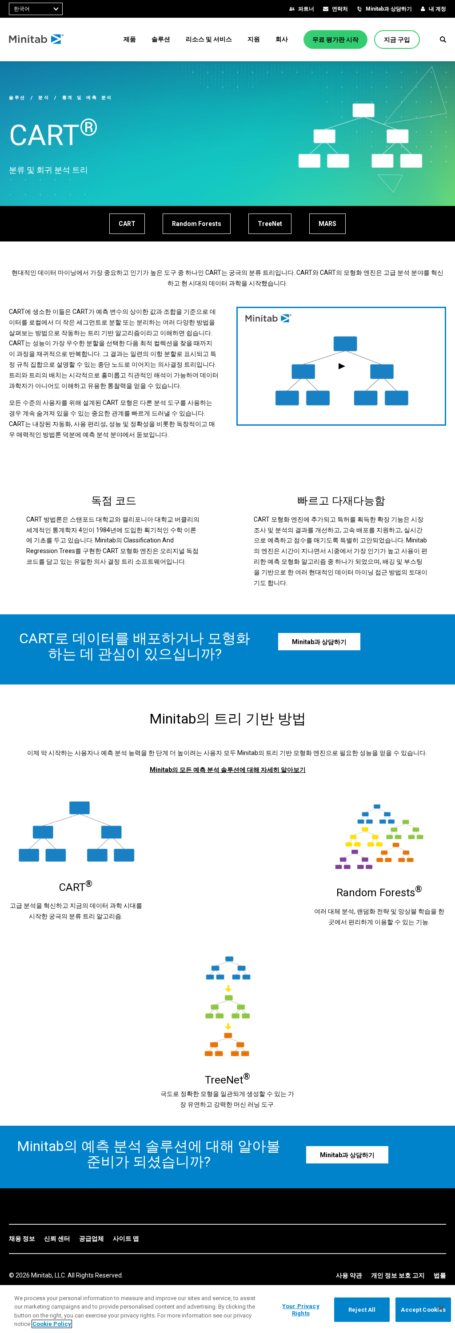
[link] (22, 1239)
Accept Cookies (423, 1309)
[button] (443, 39)
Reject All (361, 1309)
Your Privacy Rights (300, 1310)
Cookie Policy (51, 1324)
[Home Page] (36, 39)
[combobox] (36, 9)
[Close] (441, 1308)
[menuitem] (130, 39)
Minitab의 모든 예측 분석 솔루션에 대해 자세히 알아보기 (228, 769)
